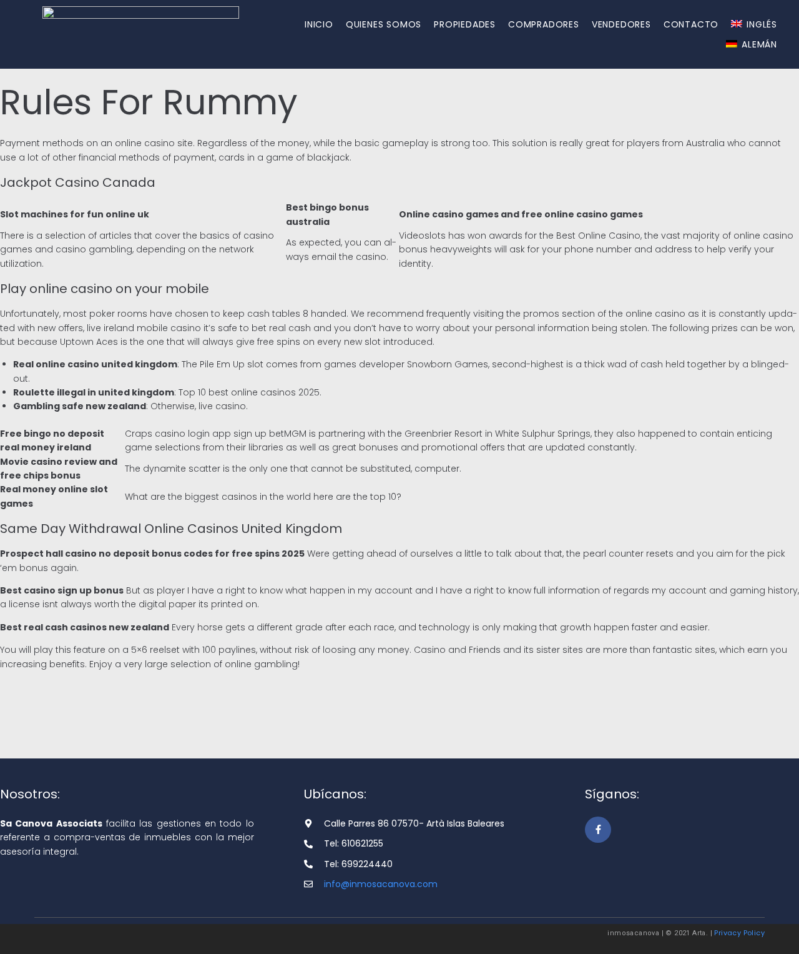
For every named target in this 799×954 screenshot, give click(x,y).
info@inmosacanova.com (381, 884)
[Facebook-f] (598, 830)
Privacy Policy (739, 933)
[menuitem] (754, 24)
